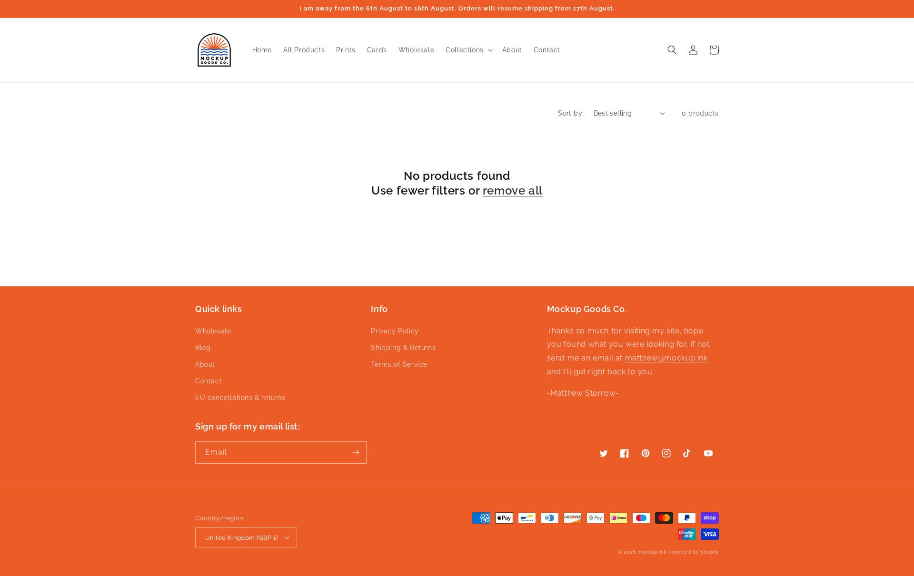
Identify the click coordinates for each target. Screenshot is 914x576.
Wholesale (213, 331)
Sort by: (571, 113)
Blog (202, 347)
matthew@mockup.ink (666, 357)
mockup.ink (653, 552)
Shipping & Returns (403, 347)
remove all (513, 190)
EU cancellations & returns (240, 397)
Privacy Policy (394, 331)
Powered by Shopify (693, 552)
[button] (468, 50)
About (205, 364)
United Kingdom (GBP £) (241, 537)
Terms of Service (399, 364)
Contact (208, 381)
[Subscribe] (355, 452)
